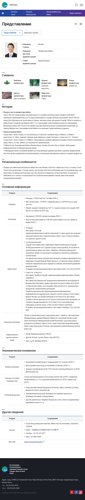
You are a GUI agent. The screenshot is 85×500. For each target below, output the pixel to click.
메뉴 (81, 5)
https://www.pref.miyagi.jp (33, 442)
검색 (76, 5)
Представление (75, 13)
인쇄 (81, 24)
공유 (75, 24)
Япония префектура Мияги (53, 13)
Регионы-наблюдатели (31, 13)
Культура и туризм (31, 33)
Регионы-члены (14, 13)
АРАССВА (13, 5)
